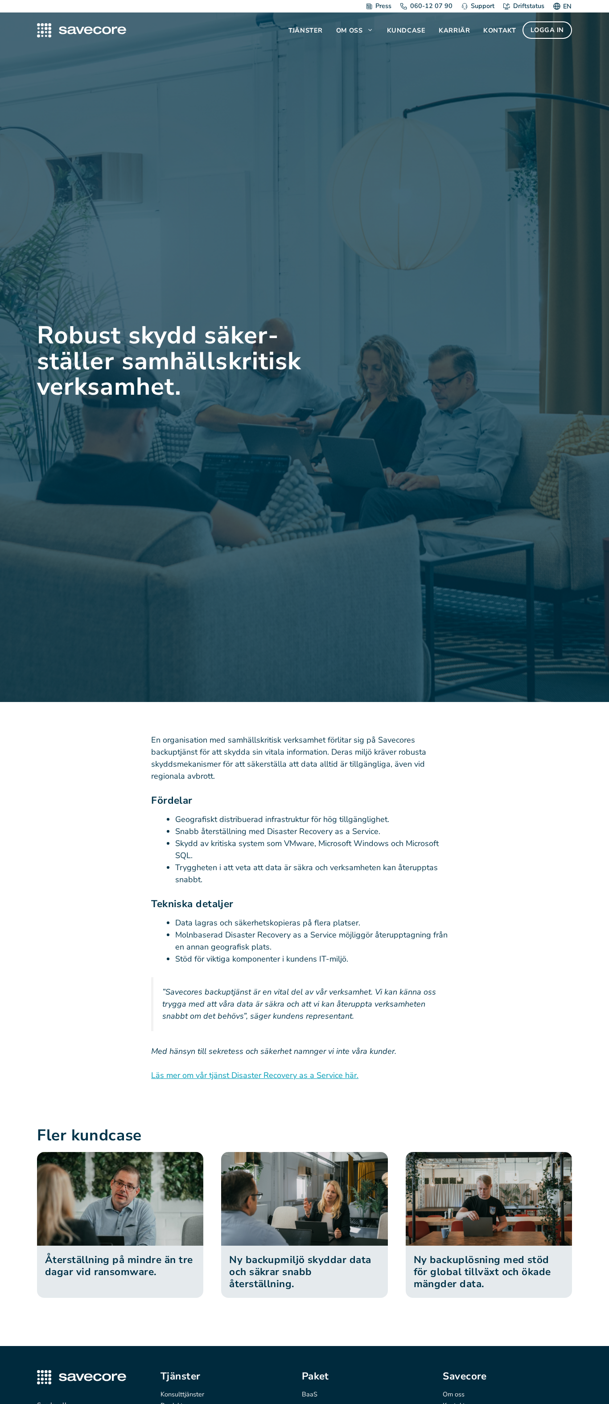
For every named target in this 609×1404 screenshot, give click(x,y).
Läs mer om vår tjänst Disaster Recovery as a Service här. (254, 1075)
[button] (371, 30)
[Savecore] (81, 30)
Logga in (547, 29)
